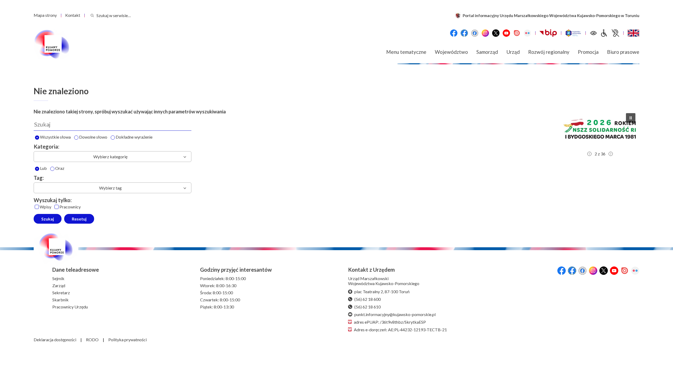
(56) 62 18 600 (367, 299)
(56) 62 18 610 (367, 306)
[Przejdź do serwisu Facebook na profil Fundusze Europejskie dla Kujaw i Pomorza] (464, 33)
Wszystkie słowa (55, 137)
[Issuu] (517, 33)
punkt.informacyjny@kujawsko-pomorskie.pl (395, 314)
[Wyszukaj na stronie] (92, 15)
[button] (595, 129)
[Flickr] (527, 33)
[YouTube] (506, 33)
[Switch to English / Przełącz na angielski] (633, 33)
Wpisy (45, 207)
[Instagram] (485, 33)
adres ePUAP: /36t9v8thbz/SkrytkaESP (390, 321)
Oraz (59, 168)
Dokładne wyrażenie (134, 137)
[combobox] (112, 156)
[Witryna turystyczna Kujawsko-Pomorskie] (573, 33)
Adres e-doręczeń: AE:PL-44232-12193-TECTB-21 (400, 329)
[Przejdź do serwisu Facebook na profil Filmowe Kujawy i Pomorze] (474, 33)
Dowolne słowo (93, 137)
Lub (43, 168)
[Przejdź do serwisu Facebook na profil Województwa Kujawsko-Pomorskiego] (453, 33)
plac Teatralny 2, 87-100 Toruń (382, 291)
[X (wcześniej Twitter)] (495, 33)
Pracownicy (70, 207)
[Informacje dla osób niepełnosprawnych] (609, 33)
